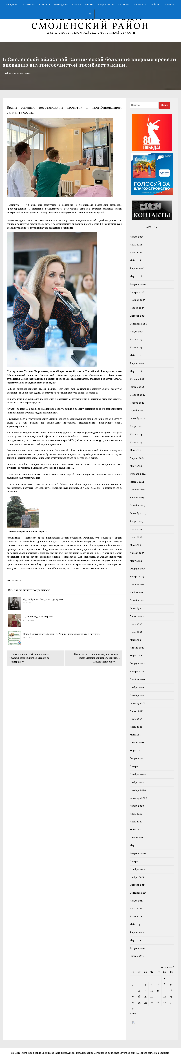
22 (164, 996)
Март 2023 (136, 561)
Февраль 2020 (138, 853)
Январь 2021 (137, 766)
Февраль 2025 (137, 379)
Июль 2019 (136, 908)
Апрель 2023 (137, 553)
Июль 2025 (136, 339)
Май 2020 (135, 829)
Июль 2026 (136, 245)
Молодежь (61, 4)
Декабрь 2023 (137, 489)
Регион (170, 4)
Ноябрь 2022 (137, 592)
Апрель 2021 (137, 742)
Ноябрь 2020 (137, 782)
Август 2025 (137, 332)
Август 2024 (137, 426)
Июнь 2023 (136, 537)
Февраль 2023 (137, 569)
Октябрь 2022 (138, 600)
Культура (44, 4)
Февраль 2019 (137, 948)
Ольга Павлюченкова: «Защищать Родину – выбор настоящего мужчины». (61, 633)
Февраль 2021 (137, 758)
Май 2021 (135, 735)
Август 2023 (137, 521)
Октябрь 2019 (137, 885)
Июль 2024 (136, 434)
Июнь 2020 (136, 822)
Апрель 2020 (137, 837)
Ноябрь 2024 (137, 403)
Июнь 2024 (136, 442)
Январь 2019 (137, 956)
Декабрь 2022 (137, 584)
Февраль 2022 (138, 663)
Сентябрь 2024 (138, 418)
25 (139, 1002)
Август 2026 (137, 237)
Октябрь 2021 (137, 695)
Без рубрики (14, 580)
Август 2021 (136, 711)
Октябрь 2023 (137, 505)
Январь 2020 (137, 861)
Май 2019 (135, 924)
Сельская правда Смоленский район (90, 22)
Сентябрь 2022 (138, 608)
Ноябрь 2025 (137, 308)
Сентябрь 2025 (138, 324)
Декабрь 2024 (137, 395)
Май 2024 (135, 450)
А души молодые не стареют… (38, 616)
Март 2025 (136, 371)
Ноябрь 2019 (137, 877)
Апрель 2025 (137, 363)
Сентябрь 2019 (138, 893)
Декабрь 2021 (137, 679)
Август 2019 (136, 901)
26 (145, 1002)
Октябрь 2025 (137, 316)
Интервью (124, 4)
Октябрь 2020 (138, 790)
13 (152, 990)
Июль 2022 (136, 624)
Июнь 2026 (136, 252)
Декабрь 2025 (137, 300)
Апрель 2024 (137, 458)
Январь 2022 (137, 671)
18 (139, 996)
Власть (76, 4)
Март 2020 (136, 845)
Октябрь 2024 (138, 410)
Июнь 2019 (136, 916)
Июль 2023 (136, 529)
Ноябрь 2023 (137, 497)
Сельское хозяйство (147, 4)
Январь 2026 (137, 292)
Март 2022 (136, 655)
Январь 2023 (137, 576)
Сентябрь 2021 (138, 703)
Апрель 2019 (137, 932)
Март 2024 (136, 466)
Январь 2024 (137, 482)
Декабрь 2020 (138, 774)
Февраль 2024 (138, 474)
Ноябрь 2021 (137, 687)
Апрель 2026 (137, 268)
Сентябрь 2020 (138, 798)
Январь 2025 (137, 387)
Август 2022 (137, 616)
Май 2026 (135, 260)
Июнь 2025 (136, 347)
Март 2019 (136, 940)
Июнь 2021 (136, 727)
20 (151, 996)
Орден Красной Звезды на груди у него (43, 599)
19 (145, 996)
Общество (12, 4)
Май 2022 (135, 640)
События (29, 4)
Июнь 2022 (136, 632)
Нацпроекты (106, 4)
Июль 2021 (136, 719)
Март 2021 (136, 750)
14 (158, 990)
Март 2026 (136, 276)
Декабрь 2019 (137, 869)
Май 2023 (135, 545)
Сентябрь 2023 (138, 513)
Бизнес (89, 4)
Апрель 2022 (137, 648)
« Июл (133, 1013)
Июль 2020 (136, 814)
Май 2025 (135, 355)
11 (139, 990)
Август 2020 (137, 806)
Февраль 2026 (138, 284)
